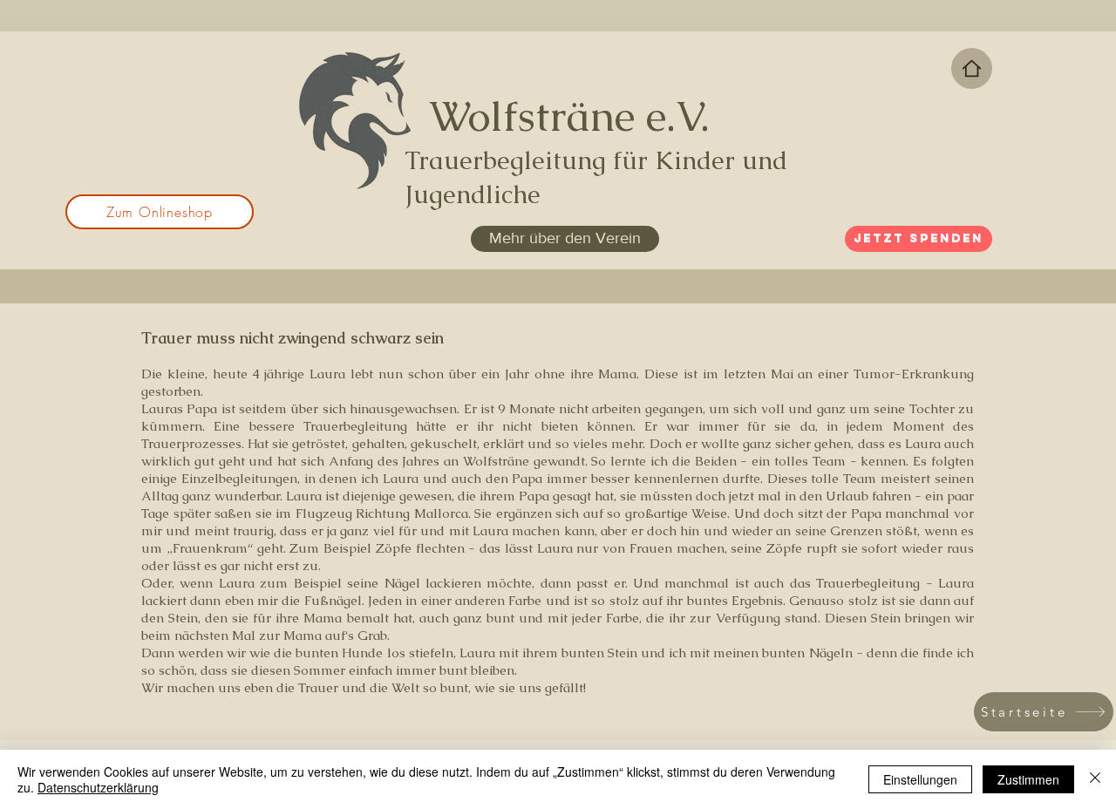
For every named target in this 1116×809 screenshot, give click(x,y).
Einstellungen (920, 779)
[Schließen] (1095, 779)
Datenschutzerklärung (98, 787)
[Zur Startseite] (971, 68)
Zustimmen (1028, 779)
